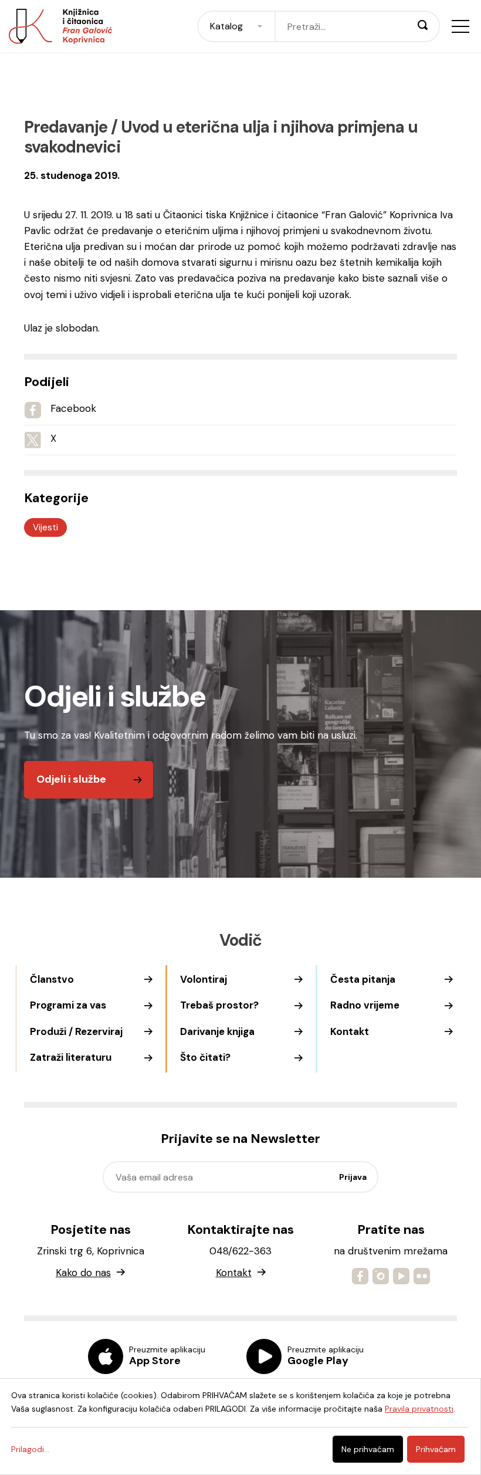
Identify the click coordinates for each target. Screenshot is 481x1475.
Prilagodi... (30, 1449)
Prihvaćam (436, 1449)
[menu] (460, 26)
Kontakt (349, 1031)
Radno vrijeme (364, 1005)
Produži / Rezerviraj (76, 1031)
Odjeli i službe (71, 779)
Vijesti (45, 527)
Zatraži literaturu (70, 1057)
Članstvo (52, 979)
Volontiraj (203, 979)
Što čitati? (205, 1057)
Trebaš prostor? (219, 1005)
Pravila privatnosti (419, 1408)
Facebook (73, 408)
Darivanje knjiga (217, 1031)
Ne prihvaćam (367, 1449)
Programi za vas (68, 1005)
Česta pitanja (362, 979)
